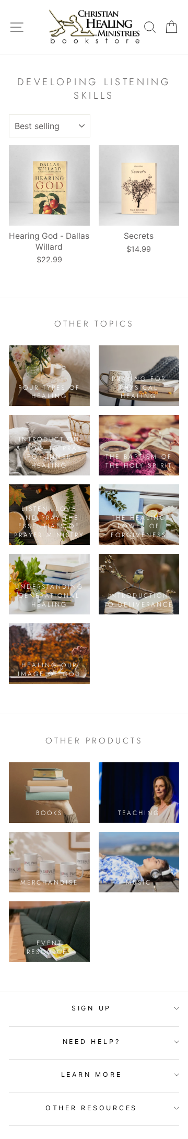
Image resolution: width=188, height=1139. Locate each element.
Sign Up (91, 1008)
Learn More (91, 1074)
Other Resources (91, 1108)
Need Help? (92, 1041)
